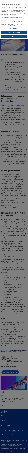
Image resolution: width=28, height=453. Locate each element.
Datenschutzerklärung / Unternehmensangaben (14, 25)
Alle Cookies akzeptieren (14, 36)
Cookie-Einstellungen (14, 28)
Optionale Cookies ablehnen (14, 32)
